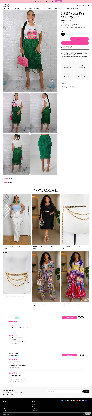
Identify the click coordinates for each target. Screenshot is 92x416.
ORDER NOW (58, 1)
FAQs (33, 406)
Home (4, 404)
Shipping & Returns (67, 87)
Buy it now (75, 42)
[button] (75, 24)
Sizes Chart (34, 408)
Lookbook (4, 408)
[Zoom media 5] (43, 154)
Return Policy (34, 410)
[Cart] (88, 5)
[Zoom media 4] (16, 154)
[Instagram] (5, 394)
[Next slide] (29, 219)
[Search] (83, 5)
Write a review (69, 317)
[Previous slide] (4, 219)
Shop (4, 406)
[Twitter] (10, 394)
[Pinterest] (12, 394)
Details (63, 84)
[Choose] (29, 243)
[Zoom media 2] (16, 113)
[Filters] (79, 317)
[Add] (87, 243)
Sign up (86, 391)
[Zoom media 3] (43, 113)
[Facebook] (3, 394)
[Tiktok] (7, 394)
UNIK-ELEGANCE (8, 414)
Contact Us (5, 410)
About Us (33, 404)
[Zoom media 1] (30, 51)
